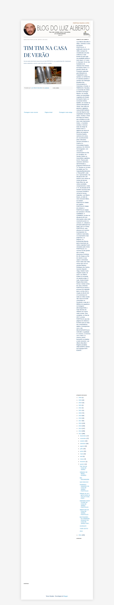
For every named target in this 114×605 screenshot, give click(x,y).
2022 (80, 408)
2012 (80, 433)
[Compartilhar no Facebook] (57, 88)
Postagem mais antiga (65, 112)
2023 (80, 405)
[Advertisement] (42, 9)
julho (81, 448)
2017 (80, 420)
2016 (80, 423)
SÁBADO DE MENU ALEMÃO (83, 473)
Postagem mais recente (31, 112)
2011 (80, 535)
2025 (80, 400)
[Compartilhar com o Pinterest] (58, 88)
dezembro (83, 436)
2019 (80, 415)
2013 (80, 431)
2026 (80, 397)
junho (82, 451)
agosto (82, 446)
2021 (80, 410)
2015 (80, 426)
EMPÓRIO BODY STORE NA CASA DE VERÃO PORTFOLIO (85, 504)
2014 (80, 428)
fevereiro (83, 461)
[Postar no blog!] (54, 88)
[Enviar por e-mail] (53, 88)
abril (81, 456)
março (82, 459)
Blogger (65, 596)
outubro (82, 441)
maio (81, 454)
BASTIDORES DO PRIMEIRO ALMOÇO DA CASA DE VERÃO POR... (85, 520)
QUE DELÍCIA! (84, 482)
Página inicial (48, 112)
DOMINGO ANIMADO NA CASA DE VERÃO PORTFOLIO (84, 488)
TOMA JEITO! (84, 528)
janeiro (82, 464)
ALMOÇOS (83, 526)
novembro (83, 438)
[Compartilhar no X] (56, 88)
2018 (80, 418)
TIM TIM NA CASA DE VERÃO (83, 468)
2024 (80, 402)
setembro (83, 443)
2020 (80, 413)
